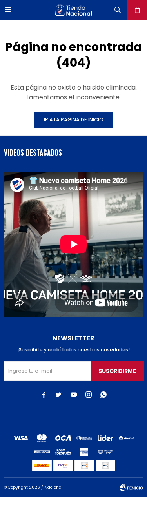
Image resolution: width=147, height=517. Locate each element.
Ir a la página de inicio (73, 119)
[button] (117, 10)
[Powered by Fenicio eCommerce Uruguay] (131, 487)
